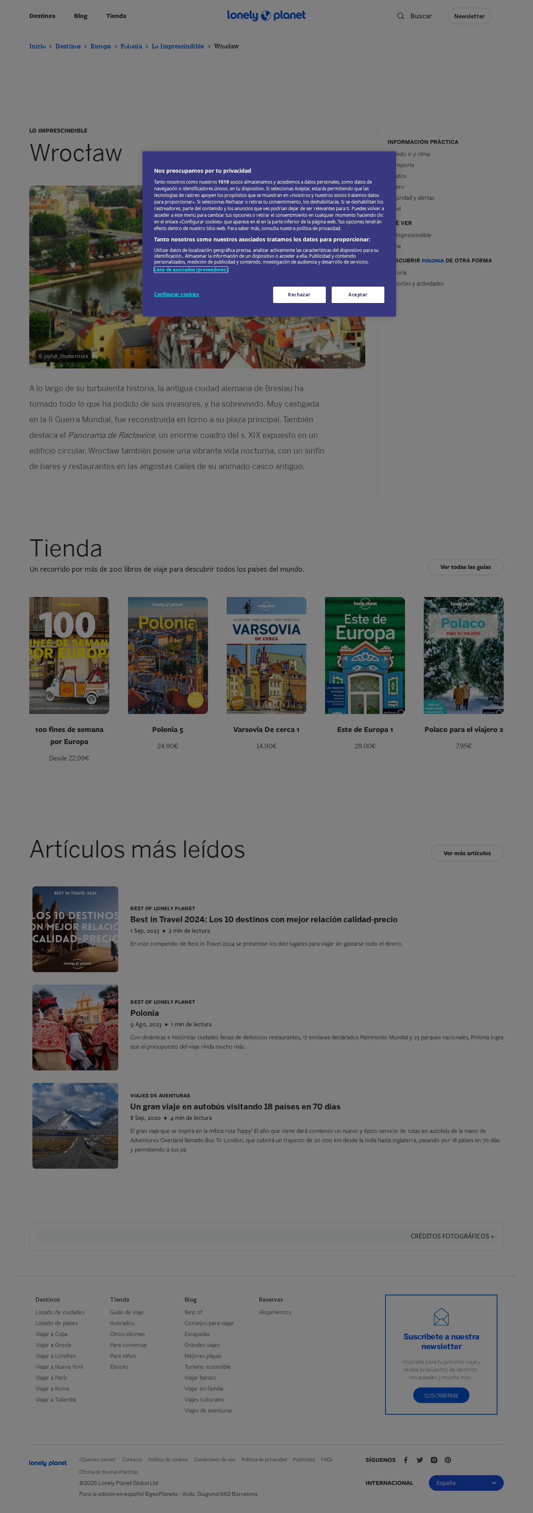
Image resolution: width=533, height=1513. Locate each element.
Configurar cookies (176, 294)
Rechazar (299, 295)
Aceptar (358, 295)
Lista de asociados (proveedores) (191, 270)
